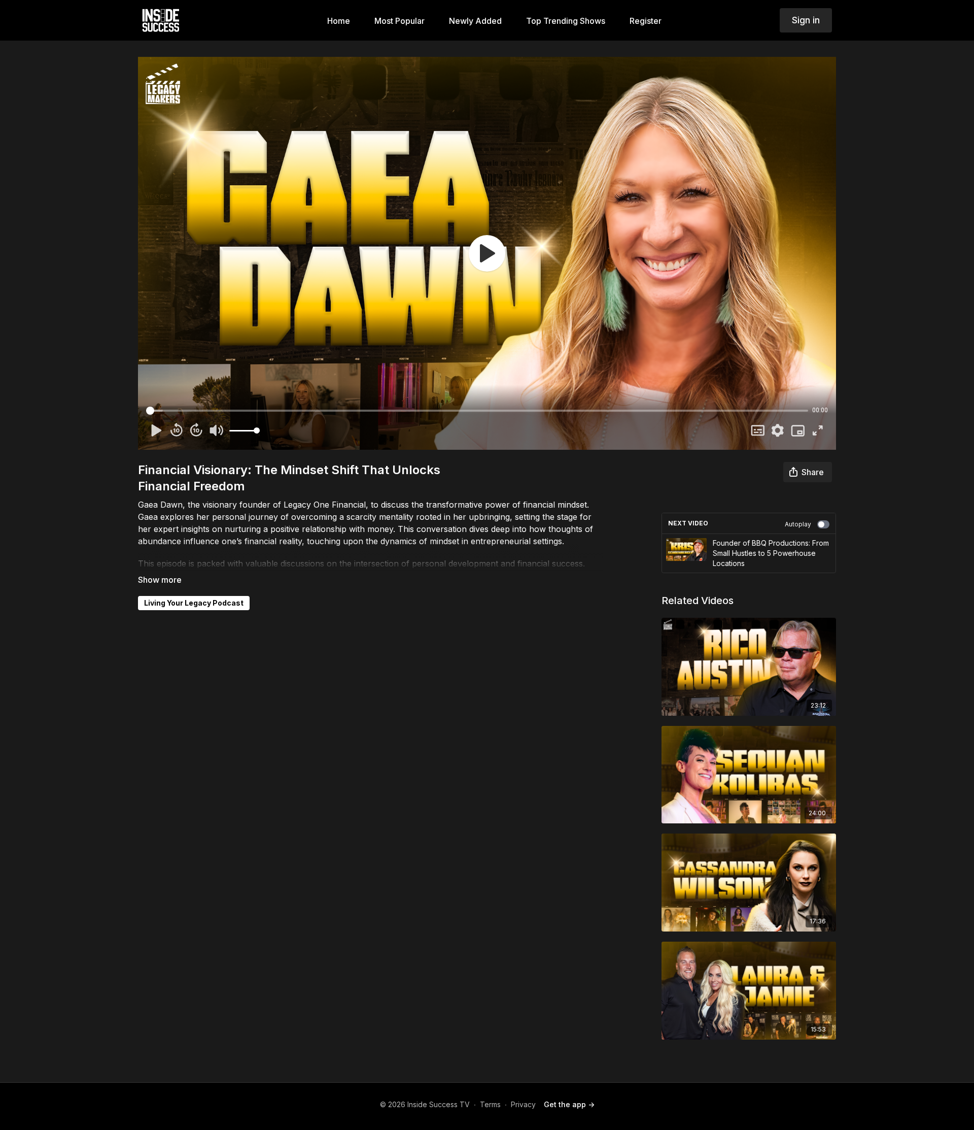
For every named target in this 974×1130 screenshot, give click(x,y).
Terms (490, 1104)
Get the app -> (569, 1104)
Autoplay (798, 524)
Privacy (523, 1104)
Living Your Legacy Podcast (194, 603)
